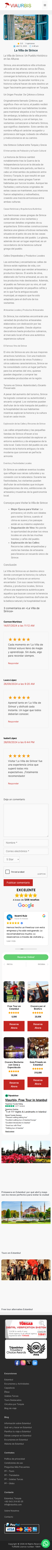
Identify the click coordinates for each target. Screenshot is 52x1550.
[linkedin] (34, 1363)
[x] (28, 1363)
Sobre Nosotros (11, 1510)
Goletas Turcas (11, 1396)
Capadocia (9, 1388)
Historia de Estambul (14, 1443)
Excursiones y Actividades (16, 1383)
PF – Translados (11, 1475)
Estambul (8, 1379)
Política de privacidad (14, 1459)
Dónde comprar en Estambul (17, 1435)
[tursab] (26, 1338)
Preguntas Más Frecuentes (17, 1467)
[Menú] (45, 5)
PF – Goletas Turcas (13, 1479)
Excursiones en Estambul (16, 1439)
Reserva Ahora (14, 1026)
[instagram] (23, 1363)
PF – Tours (9, 1471)
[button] (45, 1543)
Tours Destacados (12, 1400)
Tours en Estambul (11, 1253)
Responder (13, 663)
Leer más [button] (11, 941)
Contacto (8, 1517)
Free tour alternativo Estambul (17, 1309)
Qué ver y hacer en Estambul (18, 1427)
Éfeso (7, 1392)
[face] (17, 1363)
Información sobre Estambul (17, 1423)
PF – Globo (9, 1483)
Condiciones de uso (13, 1463)
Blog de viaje (10, 1408)
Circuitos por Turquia (14, 1404)
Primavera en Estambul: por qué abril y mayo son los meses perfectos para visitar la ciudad (25, 1193)
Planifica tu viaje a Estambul (17, 1431)
